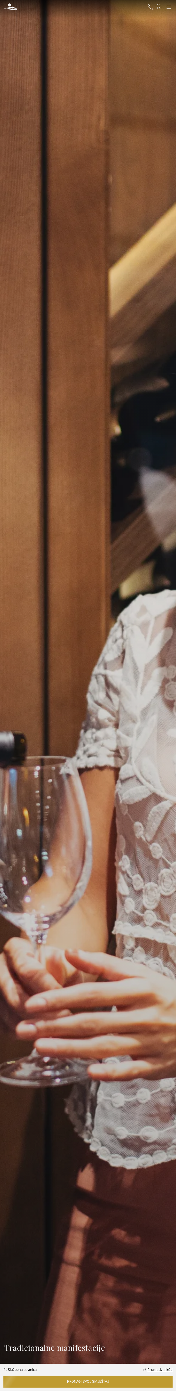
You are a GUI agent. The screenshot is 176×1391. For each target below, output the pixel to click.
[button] (10, 6)
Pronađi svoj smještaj (88, 1381)
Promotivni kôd (160, 1369)
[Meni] (168, 6)
